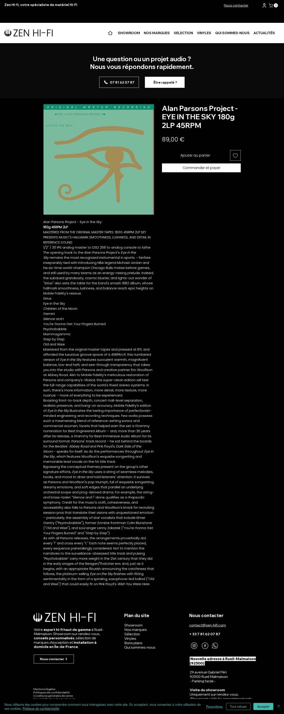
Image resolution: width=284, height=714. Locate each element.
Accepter (263, 706)
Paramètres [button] (214, 706)
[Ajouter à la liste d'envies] (235, 155)
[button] (264, 5)
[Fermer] (278, 706)
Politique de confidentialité (41, 708)
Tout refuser (238, 706)
